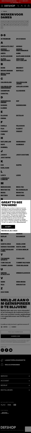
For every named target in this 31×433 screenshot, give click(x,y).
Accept (8, 227)
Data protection (21, 222)
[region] (15, 216)
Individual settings (9, 231)
